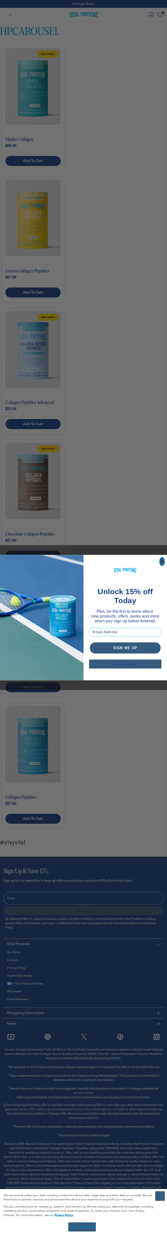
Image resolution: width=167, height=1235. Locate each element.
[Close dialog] (162, 561)
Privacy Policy (64, 1215)
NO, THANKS (125, 663)
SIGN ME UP (125, 648)
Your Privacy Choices (82, 1227)
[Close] (160, 1196)
